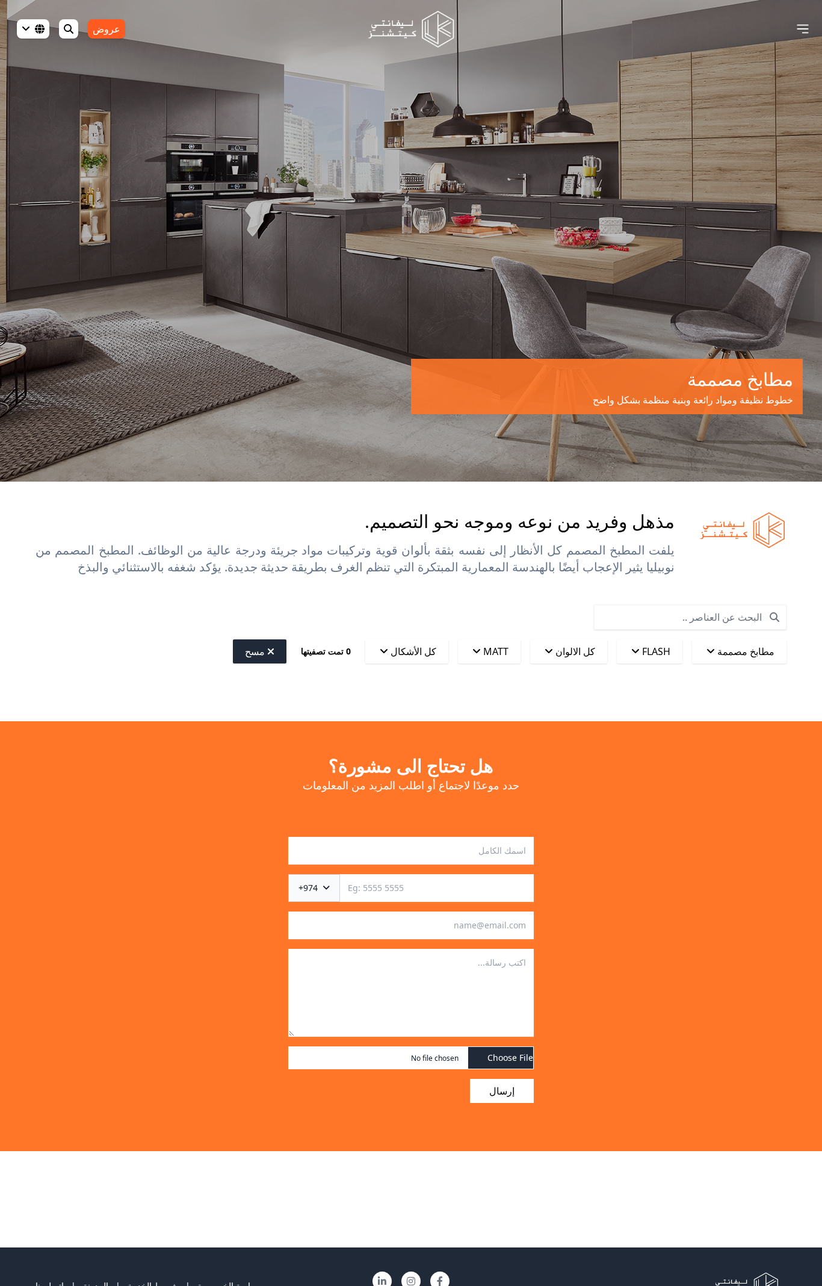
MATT (494, 651)
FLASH (655, 651)
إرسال (502, 1091)
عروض (106, 29)
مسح (256, 651)
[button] (803, 29)
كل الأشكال (412, 651)
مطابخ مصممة (744, 651)
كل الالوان (574, 651)
